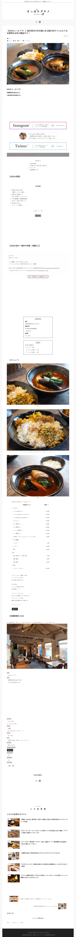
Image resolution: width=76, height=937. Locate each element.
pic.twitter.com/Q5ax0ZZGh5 (52, 268)
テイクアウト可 (27, 40)
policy (46, 932)
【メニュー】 (33, 167)
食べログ (38, 215)
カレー (10, 38)
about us (35, 932)
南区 (15, 40)
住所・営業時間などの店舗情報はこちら (38, 276)
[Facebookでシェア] (34, 809)
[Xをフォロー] (36, 22)
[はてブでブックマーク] (38, 809)
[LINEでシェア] (41, 809)
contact (42, 932)
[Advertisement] (22, 109)
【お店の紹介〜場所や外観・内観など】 (38, 165)
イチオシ (10, 40)
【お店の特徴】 (33, 163)
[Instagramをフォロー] (39, 22)
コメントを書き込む (38, 918)
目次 (36, 160)
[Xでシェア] (31, 809)
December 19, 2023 (43, 270)
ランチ (20, 40)
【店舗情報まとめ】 (34, 169)
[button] (44, 809)
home (30, 932)
